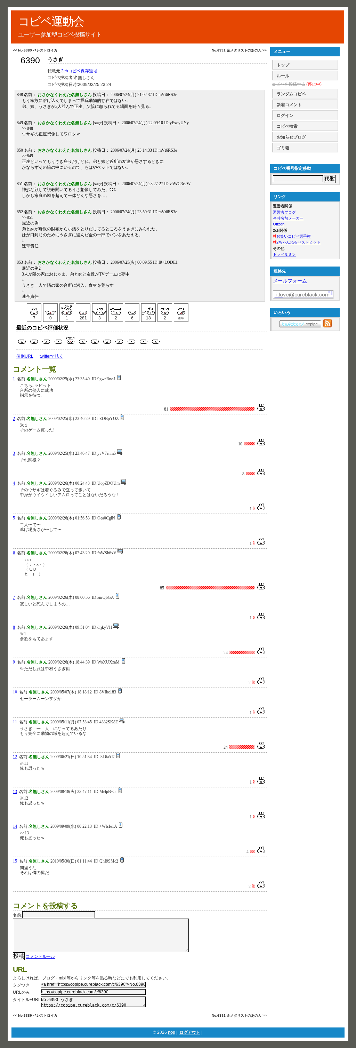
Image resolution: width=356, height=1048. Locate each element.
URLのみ (21, 992)
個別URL (24, 356)
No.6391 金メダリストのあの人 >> (239, 50)
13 (15, 791)
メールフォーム (290, 281)
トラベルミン (284, 254)
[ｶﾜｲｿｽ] (132, 309)
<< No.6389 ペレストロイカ (35, 50)
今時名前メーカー (288, 218)
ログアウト (189, 1032)
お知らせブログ (291, 137)
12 (15, 756)
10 (15, 692)
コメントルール (40, 956)
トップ (283, 65)
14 (15, 826)
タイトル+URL (27, 999)
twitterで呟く (51, 356)
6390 (30, 60)
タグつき (21, 985)
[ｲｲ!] (34, 309)
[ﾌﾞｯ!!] (148, 309)
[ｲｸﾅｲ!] (165, 309)
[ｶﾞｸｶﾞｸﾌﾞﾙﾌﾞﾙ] (67, 309)
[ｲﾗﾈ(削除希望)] (181, 309)
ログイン (285, 115)
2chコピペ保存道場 (79, 71)
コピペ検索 (287, 126)
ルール (283, 75)
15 (15, 861)
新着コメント (289, 104)
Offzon (278, 224)
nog (171, 1032)
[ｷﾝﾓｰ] (116, 309)
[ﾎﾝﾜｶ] (83, 309)
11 (15, 722)
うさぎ (55, 59)
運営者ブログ (284, 212)
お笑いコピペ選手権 (293, 236)
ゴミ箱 (283, 147)
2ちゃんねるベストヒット (298, 242)
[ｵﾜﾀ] (99, 309)
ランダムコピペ (291, 94)
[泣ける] (50, 309)
